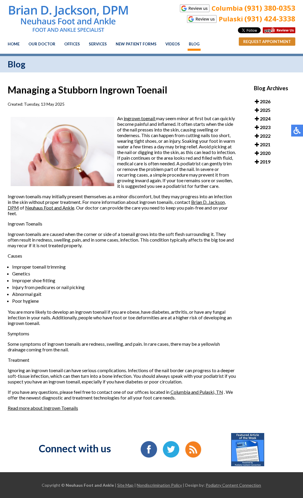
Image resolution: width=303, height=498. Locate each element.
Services (98, 44)
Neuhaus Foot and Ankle (49, 207)
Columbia (180, 392)
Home (14, 44)
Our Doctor (41, 44)
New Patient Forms (136, 44)
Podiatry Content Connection (233, 485)
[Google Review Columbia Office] (194, 8)
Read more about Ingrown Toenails (43, 408)
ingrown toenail (140, 118)
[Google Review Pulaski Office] (202, 19)
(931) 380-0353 (269, 8)
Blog (194, 44)
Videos (172, 44)
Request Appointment (267, 41)
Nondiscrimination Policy (159, 485)
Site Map (125, 485)
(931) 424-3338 (269, 18)
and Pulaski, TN (207, 392)
